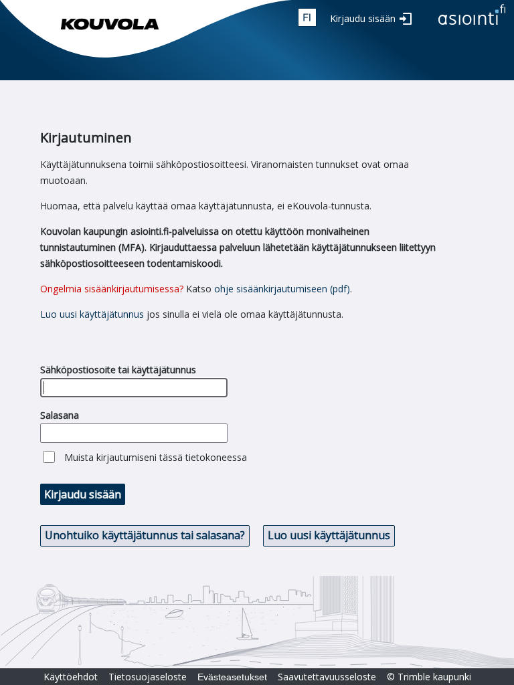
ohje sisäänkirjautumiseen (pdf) (282, 288)
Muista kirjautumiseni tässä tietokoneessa (155, 457)
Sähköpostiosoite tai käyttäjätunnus (118, 369)
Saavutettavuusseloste (327, 676)
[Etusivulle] (472, 25)
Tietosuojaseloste (147, 676)
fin (307, 17)
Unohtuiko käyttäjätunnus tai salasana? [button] (145, 535)
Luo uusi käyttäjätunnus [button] (329, 535)
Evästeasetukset (232, 677)
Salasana (59, 415)
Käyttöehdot (71, 676)
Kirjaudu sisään (363, 18)
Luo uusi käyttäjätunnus (92, 314)
